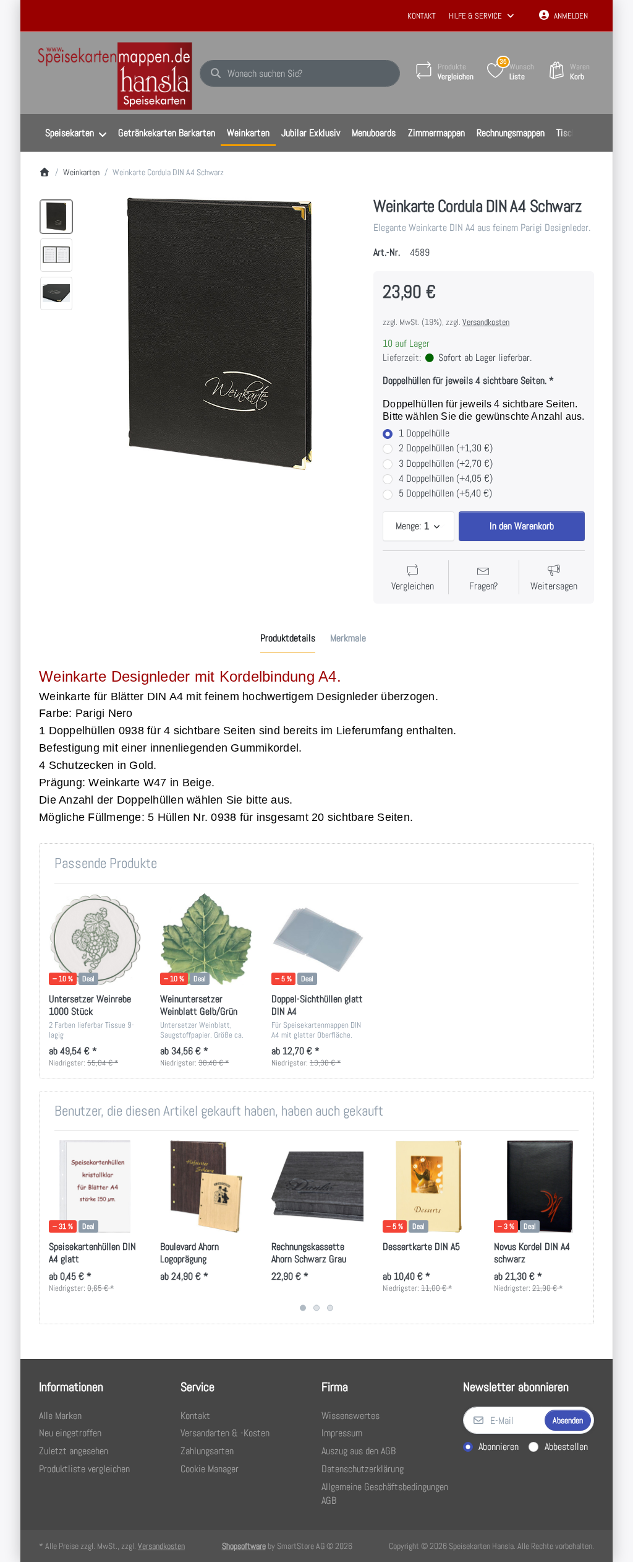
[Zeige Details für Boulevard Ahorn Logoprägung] (206, 1186)
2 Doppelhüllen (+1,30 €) (446, 448)
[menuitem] (75, 133)
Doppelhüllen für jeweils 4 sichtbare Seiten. (464, 381)
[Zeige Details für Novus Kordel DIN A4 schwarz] (540, 1186)
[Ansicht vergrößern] (219, 333)
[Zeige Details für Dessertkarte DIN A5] (429, 1186)
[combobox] (300, 73)
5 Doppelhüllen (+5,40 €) (445, 493)
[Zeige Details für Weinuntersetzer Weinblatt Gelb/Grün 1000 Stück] (206, 939)
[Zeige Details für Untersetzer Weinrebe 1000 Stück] (95, 939)
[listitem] (219, 333)
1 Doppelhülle (424, 433)
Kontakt (421, 16)
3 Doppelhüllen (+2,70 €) (446, 464)
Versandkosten (485, 322)
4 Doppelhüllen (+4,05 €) (446, 478)
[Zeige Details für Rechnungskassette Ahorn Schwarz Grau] (317, 1186)
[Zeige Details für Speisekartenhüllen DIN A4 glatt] (95, 1186)
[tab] (287, 638)
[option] (56, 216)
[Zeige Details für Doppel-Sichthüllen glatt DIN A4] (317, 939)
